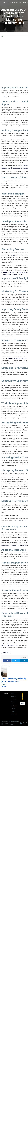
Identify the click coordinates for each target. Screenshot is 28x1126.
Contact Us (14, 714)
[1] (20, 126)
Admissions (14, 706)
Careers (13, 711)
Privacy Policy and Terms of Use (4, 723)
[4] (18, 537)
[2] (13, 255)
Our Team (13, 699)
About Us (5, 2)
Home (12, 693)
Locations (19, 2)
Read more (6, 652)
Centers (13, 708)
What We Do (11, 2)
